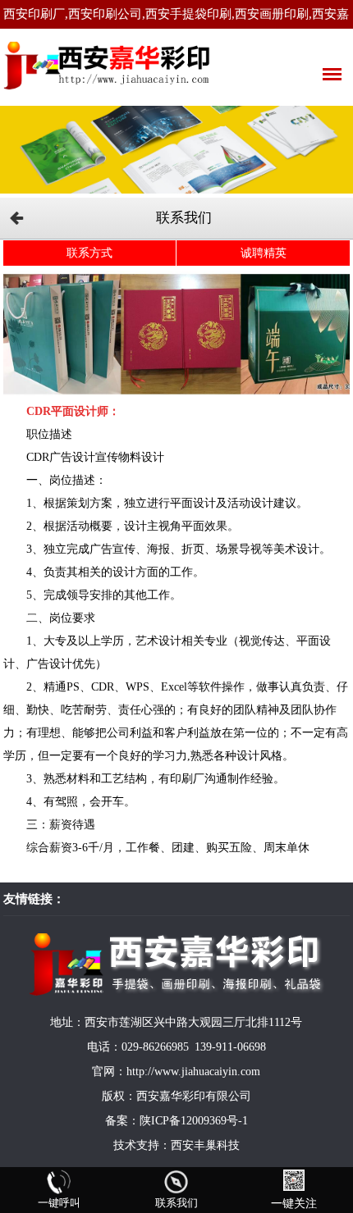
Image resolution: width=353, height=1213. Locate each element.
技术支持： (142, 1145)
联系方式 (89, 253)
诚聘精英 (264, 253)
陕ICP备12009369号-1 (194, 1121)
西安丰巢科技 (205, 1145)
